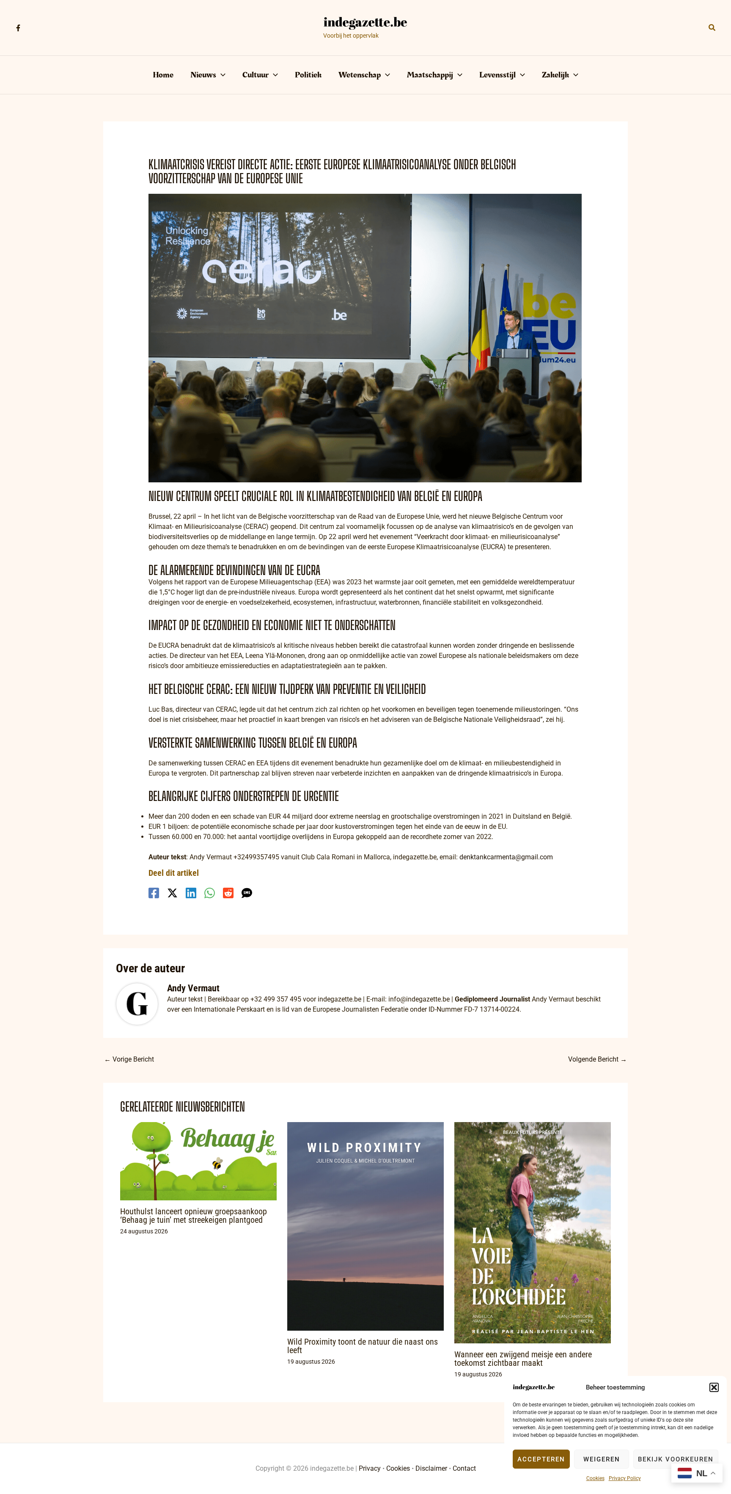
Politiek (308, 75)
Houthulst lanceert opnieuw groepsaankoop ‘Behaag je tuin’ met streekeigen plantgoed (193, 1215)
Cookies (595, 1478)
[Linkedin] (191, 893)
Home (163, 75)
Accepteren (541, 1459)
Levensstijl (497, 75)
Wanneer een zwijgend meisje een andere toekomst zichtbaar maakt (523, 1358)
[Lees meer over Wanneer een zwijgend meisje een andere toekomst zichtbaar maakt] (532, 1232)
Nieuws (203, 75)
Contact (464, 1468)
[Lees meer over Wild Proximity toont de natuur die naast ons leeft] (365, 1226)
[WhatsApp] (209, 893)
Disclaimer (431, 1468)
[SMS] (247, 893)
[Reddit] (228, 893)
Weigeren (601, 1459)
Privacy (370, 1468)
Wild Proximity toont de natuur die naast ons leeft (362, 1346)
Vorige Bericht (129, 1059)
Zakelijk (555, 75)
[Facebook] (18, 28)
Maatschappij (430, 75)
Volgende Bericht (597, 1059)
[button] (714, 1387)
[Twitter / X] (172, 893)
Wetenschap (359, 75)
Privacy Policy (625, 1478)
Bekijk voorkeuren (676, 1459)
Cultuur (255, 75)
